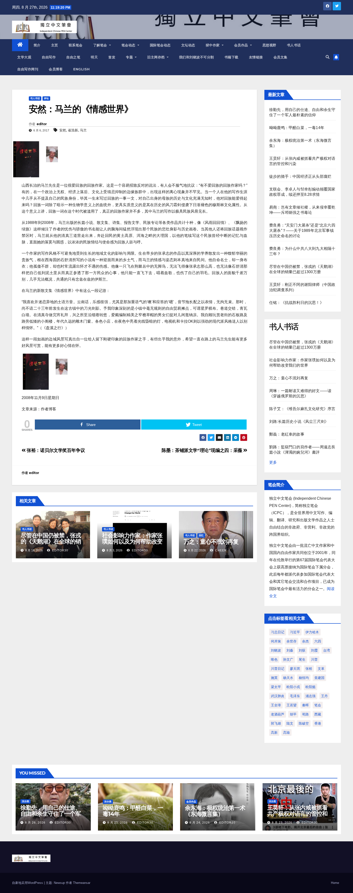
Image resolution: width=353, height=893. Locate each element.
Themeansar (81, 883)
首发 (111, 57)
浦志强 (310, 696)
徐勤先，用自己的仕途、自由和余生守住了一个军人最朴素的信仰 (50, 813)
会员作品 (241, 45)
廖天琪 (295, 669)
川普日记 (277, 669)
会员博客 (56, 69)
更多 (273, 462)
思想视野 (269, 45)
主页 (54, 45)
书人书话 (294, 45)
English (81, 69)
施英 (274, 678)
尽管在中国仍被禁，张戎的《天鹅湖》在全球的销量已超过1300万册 (51, 541)
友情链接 (256, 57)
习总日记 (277, 632)
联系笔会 (76, 45)
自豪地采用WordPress (28, 883)
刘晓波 (276, 650)
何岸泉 (276, 641)
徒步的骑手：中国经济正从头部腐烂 (300, 176)
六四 (317, 641)
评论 (46, 98)
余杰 (305, 641)
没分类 (25, 801)
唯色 (274, 659)
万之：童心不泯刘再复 (211, 541)
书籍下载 (231, 57)
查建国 (319, 678)
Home (335, 883)
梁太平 (276, 687)
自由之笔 (73, 57)
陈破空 (304, 723)
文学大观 (24, 57)
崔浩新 (73, 130)
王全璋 (276, 705)
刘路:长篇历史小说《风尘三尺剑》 (299, 421)
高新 (274, 732)
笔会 (317, 705)
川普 (314, 659)
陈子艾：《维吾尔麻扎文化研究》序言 (302, 409)
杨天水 (288, 678)
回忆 (201, 535)
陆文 (289, 723)
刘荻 (302, 650)
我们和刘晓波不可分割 (196, 57)
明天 (94, 57)
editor (42, 124)
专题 (130, 57)
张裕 (308, 669)
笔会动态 (129, 45)
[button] (327, 57)
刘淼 (289, 650)
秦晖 (305, 705)
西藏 (317, 714)
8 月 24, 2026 (199, 822)
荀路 (305, 714)
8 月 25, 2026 (117, 822)
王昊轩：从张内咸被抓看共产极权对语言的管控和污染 (297, 813)
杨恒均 (304, 678)
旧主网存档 (156, 57)
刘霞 (314, 650)
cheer (220, 550)
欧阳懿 (310, 687)
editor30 (59, 550)
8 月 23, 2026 (282, 822)
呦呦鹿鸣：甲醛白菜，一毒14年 (296, 128)
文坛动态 (188, 45)
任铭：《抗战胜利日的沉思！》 (296, 303)
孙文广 (288, 659)
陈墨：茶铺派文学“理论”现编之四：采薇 (202, 450)
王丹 (324, 696)
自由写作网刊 (27, 69)
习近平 (295, 632)
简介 (37, 45)
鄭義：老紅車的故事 (286, 434)
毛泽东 (295, 696)
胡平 (293, 714)
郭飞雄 (276, 723)
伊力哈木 (312, 632)
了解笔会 (100, 45)
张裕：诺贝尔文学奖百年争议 (55, 450)
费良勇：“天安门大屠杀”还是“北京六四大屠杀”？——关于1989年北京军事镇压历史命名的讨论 (302, 230)
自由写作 (49, 57)
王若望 (291, 705)
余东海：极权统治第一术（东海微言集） (215, 810)
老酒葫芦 (277, 714)
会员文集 (280, 57)
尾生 (302, 659)
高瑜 (286, 732)
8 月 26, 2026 (35, 822)
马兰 (83, 130)
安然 (62, 130)
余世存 (291, 641)
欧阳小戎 (293, 687)
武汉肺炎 (277, 696)
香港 (317, 723)
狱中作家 (213, 45)
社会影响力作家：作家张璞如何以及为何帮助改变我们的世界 (132, 541)
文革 (321, 669)
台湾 (326, 650)
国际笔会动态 (160, 45)
